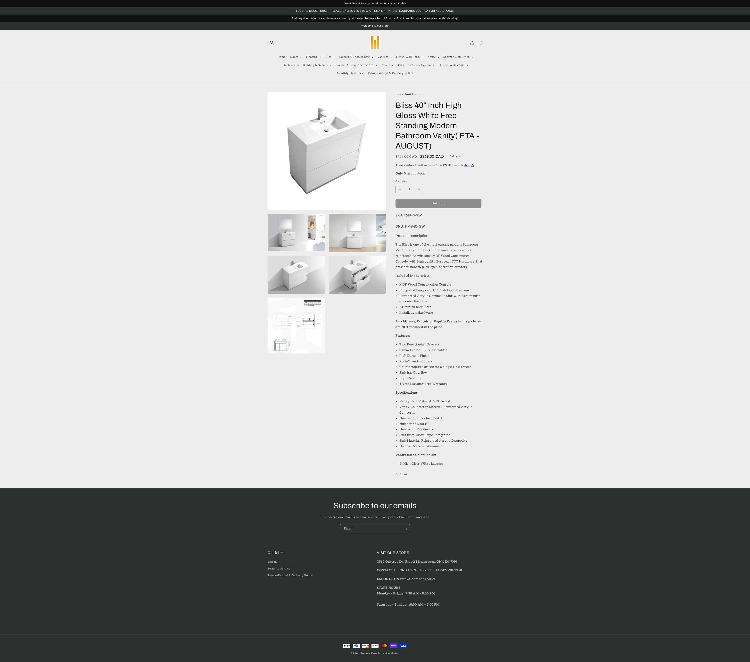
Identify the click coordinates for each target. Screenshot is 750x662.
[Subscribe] (405, 528)
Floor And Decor (368, 653)
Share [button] (404, 474)
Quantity (401, 181)
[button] (272, 42)
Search (272, 561)
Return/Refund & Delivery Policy (290, 575)
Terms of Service (279, 568)
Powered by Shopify (388, 653)
